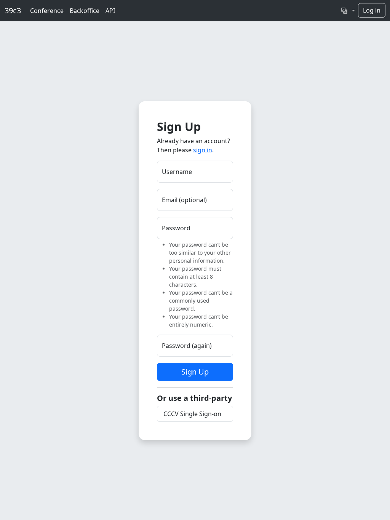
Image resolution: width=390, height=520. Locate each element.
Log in (371, 10)
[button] (348, 10)
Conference (47, 10)
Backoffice (84, 10)
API (110, 10)
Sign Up (195, 372)
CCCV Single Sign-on (192, 414)
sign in (202, 150)
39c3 (13, 10)
